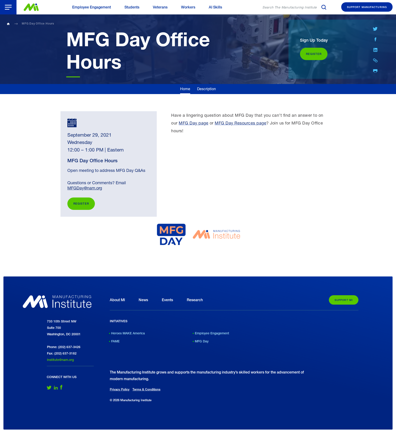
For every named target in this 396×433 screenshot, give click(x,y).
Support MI (344, 299)
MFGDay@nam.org (84, 187)
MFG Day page (193, 122)
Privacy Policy (119, 389)
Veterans (160, 7)
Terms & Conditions (146, 389)
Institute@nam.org (60, 360)
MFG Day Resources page (240, 122)
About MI (117, 300)
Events (167, 300)
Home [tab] (185, 89)
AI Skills (215, 7)
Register (81, 203)
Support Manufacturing (367, 6)
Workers (188, 7)
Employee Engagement (91, 7)
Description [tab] (206, 89)
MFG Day (202, 341)
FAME (115, 341)
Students (131, 7)
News (143, 300)
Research (195, 300)
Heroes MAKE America (128, 333)
